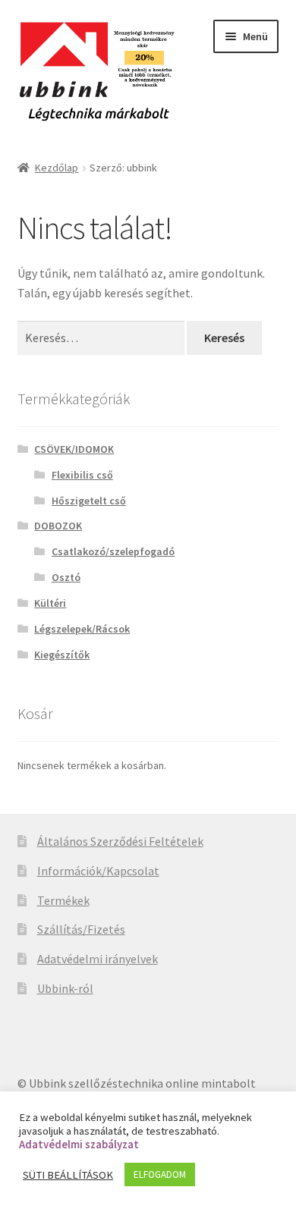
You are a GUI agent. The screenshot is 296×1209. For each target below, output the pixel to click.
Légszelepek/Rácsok (82, 629)
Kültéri (50, 603)
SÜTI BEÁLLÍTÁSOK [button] (68, 1175)
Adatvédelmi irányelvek (97, 958)
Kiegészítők (62, 654)
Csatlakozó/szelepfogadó (113, 551)
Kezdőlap (56, 167)
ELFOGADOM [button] (160, 1174)
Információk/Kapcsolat (98, 870)
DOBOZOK (58, 525)
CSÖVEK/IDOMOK (74, 449)
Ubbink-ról (65, 988)
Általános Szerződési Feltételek (120, 841)
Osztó (66, 577)
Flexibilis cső (82, 475)
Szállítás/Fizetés (81, 929)
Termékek (63, 900)
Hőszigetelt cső (89, 500)
